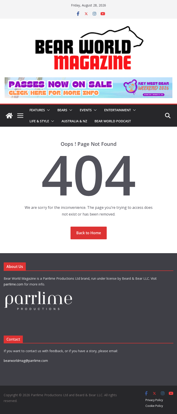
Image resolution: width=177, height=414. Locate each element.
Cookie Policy (154, 406)
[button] (47, 110)
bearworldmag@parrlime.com (26, 360)
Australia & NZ (74, 121)
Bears (62, 110)
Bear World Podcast (112, 121)
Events (86, 110)
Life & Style (39, 121)
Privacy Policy (154, 400)
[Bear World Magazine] (9, 115)
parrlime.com (13, 284)
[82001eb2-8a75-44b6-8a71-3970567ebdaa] (88, 80)
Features (37, 110)
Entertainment (117, 110)
